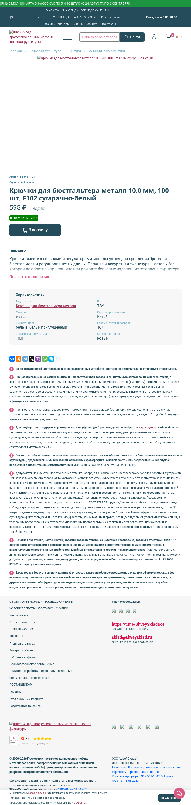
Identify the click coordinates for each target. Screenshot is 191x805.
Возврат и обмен (21, 650)
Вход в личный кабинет (26, 699)
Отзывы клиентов (56, 24)
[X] (31, 359)
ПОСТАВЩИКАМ (20, 684)
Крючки (75, 51)
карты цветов (148, 427)
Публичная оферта (22, 657)
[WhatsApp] (45, 359)
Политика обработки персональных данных (40, 671)
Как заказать (110, 17)
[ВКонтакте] (12, 359)
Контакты (109, 24)
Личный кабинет (85, 24)
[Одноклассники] (18, 359)
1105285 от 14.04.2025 (73, 789)
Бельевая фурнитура (45, 51)
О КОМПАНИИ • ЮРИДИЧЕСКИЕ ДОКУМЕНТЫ (77, 10)
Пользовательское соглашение (31, 664)
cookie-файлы (37, 793)
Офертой (81, 802)
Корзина (15, 691)
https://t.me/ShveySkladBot (138, 624)
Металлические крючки (106, 51)
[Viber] (38, 359)
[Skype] (51, 359)
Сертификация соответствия (29, 677)
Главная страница (22, 643)
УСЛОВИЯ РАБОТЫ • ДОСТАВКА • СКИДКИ (67, 17)
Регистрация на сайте (25, 706)
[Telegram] (25, 359)
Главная (15, 51)
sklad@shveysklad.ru (132, 637)
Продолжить (169, 797)
